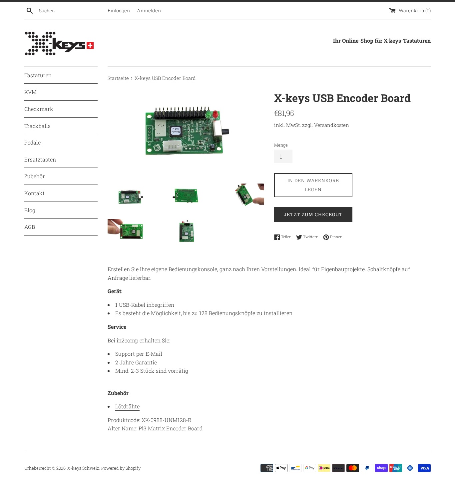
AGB (29, 226)
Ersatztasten (40, 159)
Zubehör (34, 176)
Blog (29, 210)
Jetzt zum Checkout (313, 214)
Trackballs (37, 125)
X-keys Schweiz (83, 468)
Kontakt (34, 193)
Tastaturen (38, 75)
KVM (30, 91)
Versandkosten (331, 125)
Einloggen (119, 10)
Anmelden (149, 10)
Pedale (32, 142)
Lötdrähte (127, 406)
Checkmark (38, 108)
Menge (281, 145)
